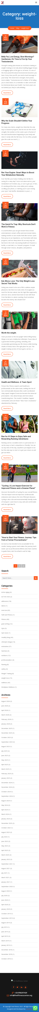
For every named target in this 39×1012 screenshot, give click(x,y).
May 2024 (4, 805)
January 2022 (5, 859)
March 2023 (5, 855)
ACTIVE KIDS (5, 597)
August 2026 (5, 701)
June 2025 (4, 755)
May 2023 (4, 846)
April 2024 (4, 810)
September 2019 (7, 918)
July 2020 (4, 895)
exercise (4, 610)
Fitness (3, 619)
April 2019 (4, 936)
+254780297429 (21, 993)
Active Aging (5, 592)
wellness (4, 682)
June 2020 (4, 900)
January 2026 (5, 724)
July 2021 (4, 873)
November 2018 (6, 954)
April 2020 (4, 904)
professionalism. (6, 660)
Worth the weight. (8, 333)
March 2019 (5, 941)
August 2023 (5, 832)
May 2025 (4, 760)
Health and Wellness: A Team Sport (16, 382)
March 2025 (5, 769)
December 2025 (6, 728)
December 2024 (6, 782)
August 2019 (5, 923)
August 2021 (5, 868)
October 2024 (6, 792)
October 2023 (6, 828)
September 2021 (7, 864)
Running (4, 664)
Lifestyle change (6, 642)
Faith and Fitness (6, 615)
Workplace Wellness (7, 687)
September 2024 (7, 796)
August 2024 (5, 801)
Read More (7, 93)
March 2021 (5, 877)
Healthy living (5, 637)
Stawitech (29, 1009)
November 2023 (6, 823)
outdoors (4, 655)
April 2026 (4, 710)
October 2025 (6, 737)
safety (3, 669)
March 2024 (5, 814)
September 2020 (7, 886)
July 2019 (4, 927)
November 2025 (6, 733)
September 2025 (7, 742)
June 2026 (4, 706)
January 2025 (5, 778)
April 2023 (4, 850)
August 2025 (5, 746)
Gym (2, 628)
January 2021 (5, 882)
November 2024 (6, 787)
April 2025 (4, 764)
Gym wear (4, 633)
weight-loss (5, 678)
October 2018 (6, 959)
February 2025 (6, 773)
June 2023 (4, 841)
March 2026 (5, 715)
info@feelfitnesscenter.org (21, 995)
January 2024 (5, 819)
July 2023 (4, 837)
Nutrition (4, 651)
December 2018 (6, 950)
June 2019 (4, 932)
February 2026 (6, 719)
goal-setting (5, 624)
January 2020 (5, 909)
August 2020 (5, 891)
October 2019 (6, 913)
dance (3, 606)
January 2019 (5, 945)
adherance (4, 601)
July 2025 (4, 751)
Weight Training (6, 673)
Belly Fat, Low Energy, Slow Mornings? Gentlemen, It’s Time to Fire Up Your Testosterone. (17, 59)
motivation (4, 646)
